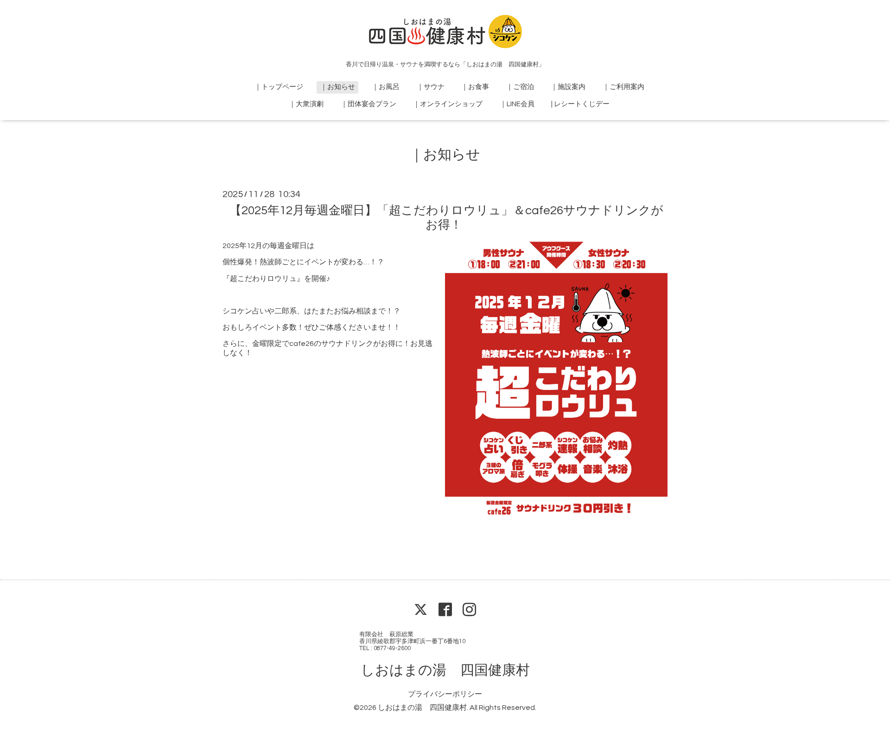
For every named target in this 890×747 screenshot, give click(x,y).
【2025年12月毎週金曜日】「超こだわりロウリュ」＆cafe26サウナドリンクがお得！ (446, 217)
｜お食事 (475, 86)
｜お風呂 (386, 86)
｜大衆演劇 (306, 104)
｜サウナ (431, 86)
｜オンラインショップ (448, 104)
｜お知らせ (337, 86)
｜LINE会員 (517, 104)
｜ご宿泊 (520, 86)
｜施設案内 (568, 86)
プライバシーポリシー (445, 694)
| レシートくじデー (580, 104)
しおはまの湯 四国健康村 (445, 670)
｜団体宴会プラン (368, 104)
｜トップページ (278, 86)
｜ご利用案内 (623, 86)
